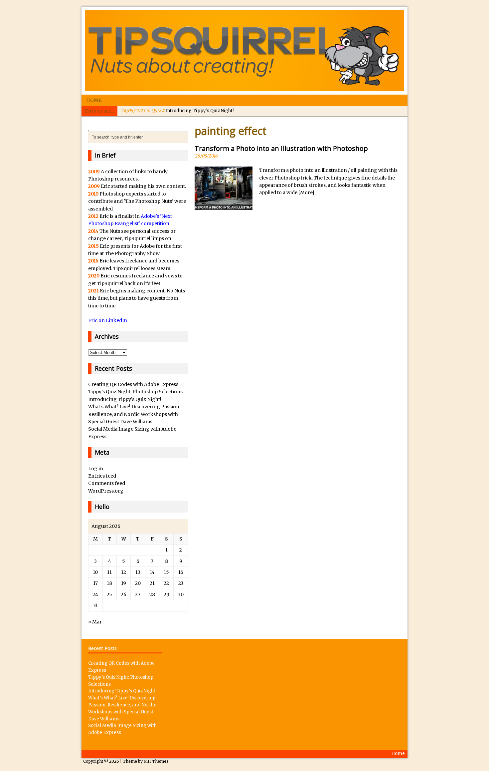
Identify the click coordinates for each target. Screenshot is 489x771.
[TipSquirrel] (245, 51)
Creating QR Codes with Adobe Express (133, 384)
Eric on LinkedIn (107, 320)
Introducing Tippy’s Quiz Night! (177, 111)
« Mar (95, 622)
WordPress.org (105, 491)
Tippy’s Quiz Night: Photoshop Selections (135, 392)
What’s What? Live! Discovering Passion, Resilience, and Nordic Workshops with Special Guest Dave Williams (134, 414)
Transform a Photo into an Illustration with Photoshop (281, 148)
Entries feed (102, 476)
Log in (95, 469)
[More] (306, 192)
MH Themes (156, 761)
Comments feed (106, 483)
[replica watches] (88, 128)
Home (93, 100)
